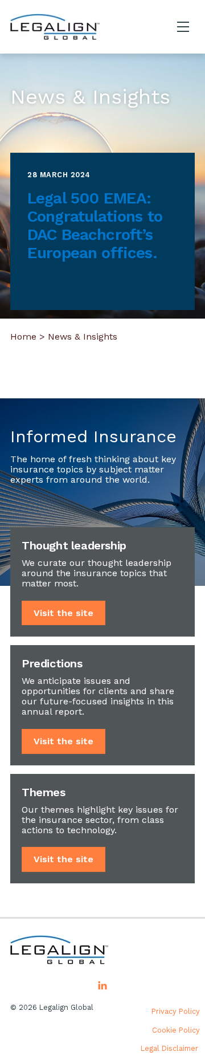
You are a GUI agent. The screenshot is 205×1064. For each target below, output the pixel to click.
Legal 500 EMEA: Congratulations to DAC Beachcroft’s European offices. (94, 225)
